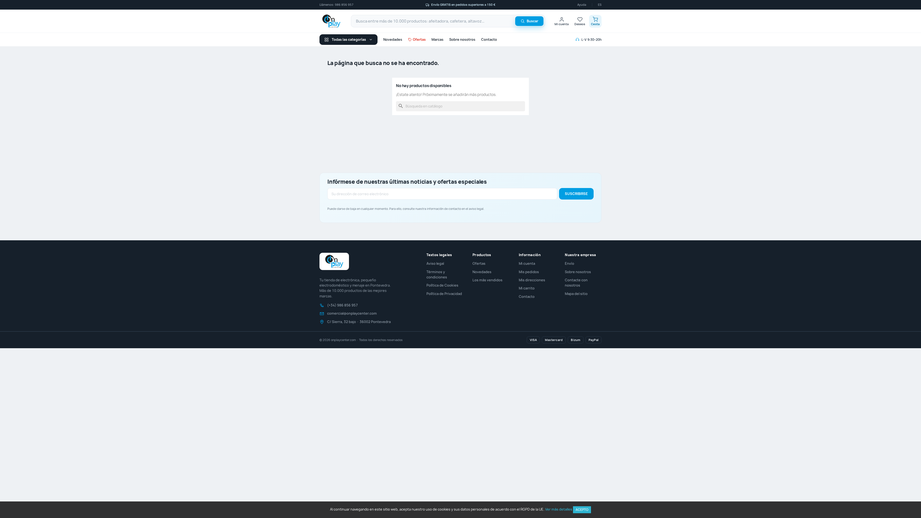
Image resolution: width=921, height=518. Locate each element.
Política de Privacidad (444, 293)
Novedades (392, 39)
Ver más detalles (558, 509)
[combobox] (448, 21)
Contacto (489, 39)
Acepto (582, 509)
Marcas (437, 39)
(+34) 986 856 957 (342, 305)
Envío (569, 263)
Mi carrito (527, 288)
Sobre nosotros (462, 39)
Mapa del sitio (576, 293)
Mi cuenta (527, 263)
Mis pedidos (529, 272)
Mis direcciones (532, 280)
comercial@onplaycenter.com (352, 313)
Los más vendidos (487, 280)
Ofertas (478, 263)
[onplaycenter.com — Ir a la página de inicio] (331, 21)
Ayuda (581, 4)
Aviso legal (435, 263)
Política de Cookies (442, 285)
